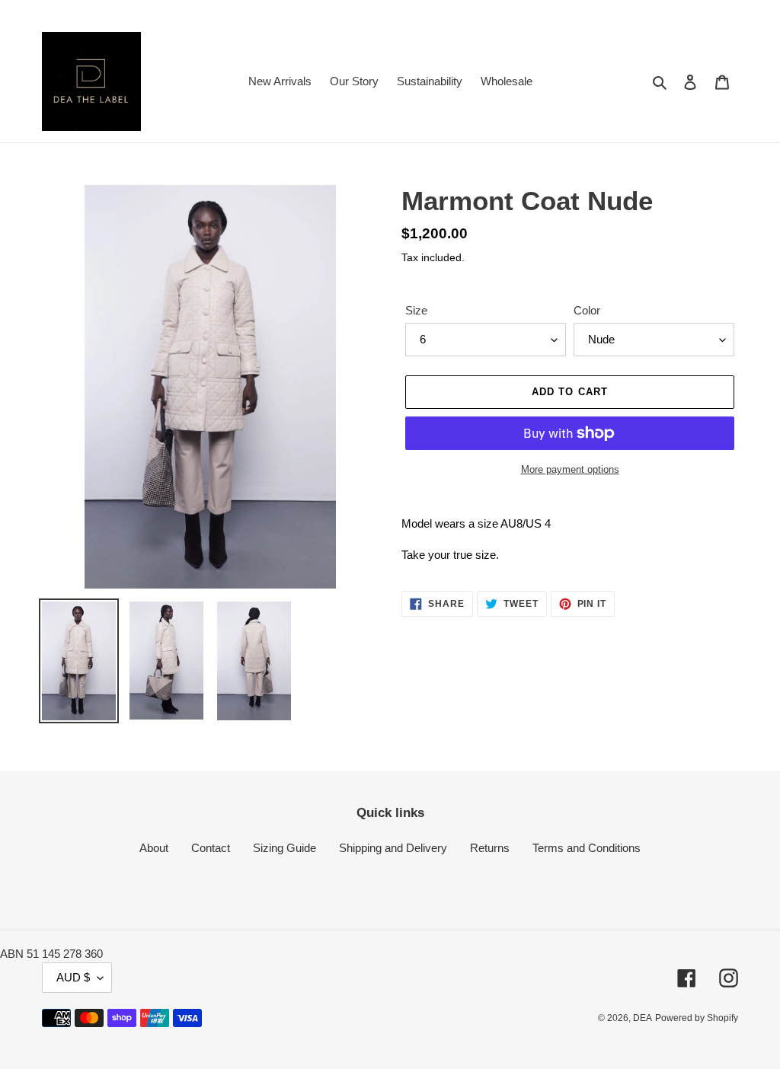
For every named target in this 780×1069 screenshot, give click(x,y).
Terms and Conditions (586, 847)
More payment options (570, 469)
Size (416, 310)
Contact (210, 847)
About (153, 847)
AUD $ (73, 977)
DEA (642, 1018)
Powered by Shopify (696, 1018)
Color (587, 310)
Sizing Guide (284, 847)
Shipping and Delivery (393, 847)
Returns (490, 847)
